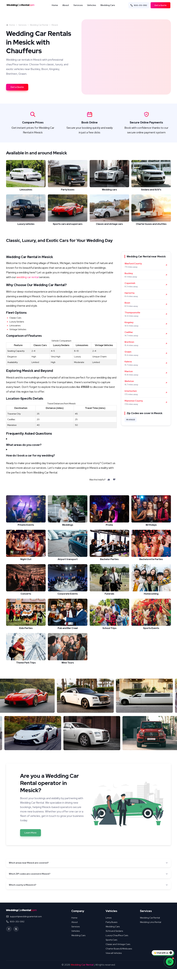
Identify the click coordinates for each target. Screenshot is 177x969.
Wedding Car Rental (39, 25)
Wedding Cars (107, 5)
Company (77, 911)
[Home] (21, 5)
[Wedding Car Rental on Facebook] (9, 929)
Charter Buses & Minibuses (119, 948)
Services (78, 5)
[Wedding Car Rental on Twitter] (16, 929)
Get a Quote (160, 5)
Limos (108, 917)
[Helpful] (108, 479)
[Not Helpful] (114, 479)
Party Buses (111, 922)
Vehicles (91, 5)
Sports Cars (111, 939)
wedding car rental (27, 277)
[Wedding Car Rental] (21, 910)
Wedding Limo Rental (150, 922)
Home (55, 5)
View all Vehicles (114, 953)
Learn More (30, 832)
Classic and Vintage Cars (118, 944)
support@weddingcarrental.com (26, 916)
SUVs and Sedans (114, 931)
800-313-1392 (140, 5)
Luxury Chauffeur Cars (117, 935)
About (65, 5)
